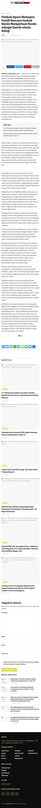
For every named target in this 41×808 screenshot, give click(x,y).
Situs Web (4, 653)
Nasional (31, 751)
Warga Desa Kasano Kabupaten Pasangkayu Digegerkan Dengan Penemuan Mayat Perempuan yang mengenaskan (24, 699)
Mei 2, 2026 (4, 400)
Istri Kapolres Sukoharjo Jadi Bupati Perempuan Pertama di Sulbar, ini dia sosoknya (22, 689)
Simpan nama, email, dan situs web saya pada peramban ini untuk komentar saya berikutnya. (21, 663)
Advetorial (4, 775)
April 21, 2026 (5, 474)
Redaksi (4, 770)
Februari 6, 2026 (6, 553)
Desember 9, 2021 (15, 713)
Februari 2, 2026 (6, 593)
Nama (3, 636)
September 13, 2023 (15, 35)
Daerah (8, 13)
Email (3, 645)
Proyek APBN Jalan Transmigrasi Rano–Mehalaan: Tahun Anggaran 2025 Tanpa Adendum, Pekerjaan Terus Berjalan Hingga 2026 (19, 548)
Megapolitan (19, 758)
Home (2, 13)
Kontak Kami (5, 773)
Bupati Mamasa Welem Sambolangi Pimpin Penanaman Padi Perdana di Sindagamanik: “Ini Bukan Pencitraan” (19, 509)
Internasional (19, 753)
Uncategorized (33, 753)
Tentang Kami (5, 768)
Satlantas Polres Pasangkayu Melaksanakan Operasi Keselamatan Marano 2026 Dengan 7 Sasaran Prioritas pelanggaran (18, 588)
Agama (3, 753)
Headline (17, 751)
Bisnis (3, 756)
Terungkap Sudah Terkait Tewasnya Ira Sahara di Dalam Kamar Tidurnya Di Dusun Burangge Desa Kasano (24, 719)
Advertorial (5, 751)
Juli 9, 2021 (13, 693)
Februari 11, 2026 (6, 514)
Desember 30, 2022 (15, 703)
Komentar (5, 613)
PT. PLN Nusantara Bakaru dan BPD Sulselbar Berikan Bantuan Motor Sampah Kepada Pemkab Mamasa (19, 395)
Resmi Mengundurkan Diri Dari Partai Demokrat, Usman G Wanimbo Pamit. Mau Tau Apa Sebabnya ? (24, 709)
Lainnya (17, 756)
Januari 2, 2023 (14, 723)
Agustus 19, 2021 (14, 683)
